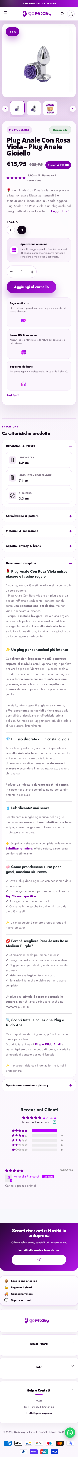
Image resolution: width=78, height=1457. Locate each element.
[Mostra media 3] (50, 108)
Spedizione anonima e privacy (27, 1085)
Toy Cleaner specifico (21, 896)
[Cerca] (62, 14)
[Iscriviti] (39, 1260)
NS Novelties (19, 130)
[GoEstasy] (37, 14)
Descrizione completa (21, 563)
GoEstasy (19, 1432)
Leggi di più (60, 211)
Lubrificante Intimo (19, 848)
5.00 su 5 (49, 1118)
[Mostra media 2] (34, 108)
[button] (20, 1130)
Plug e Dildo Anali (48, 1044)
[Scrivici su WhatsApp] (70, 1432)
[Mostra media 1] (17, 108)
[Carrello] (71, 14)
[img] (14, 1171)
